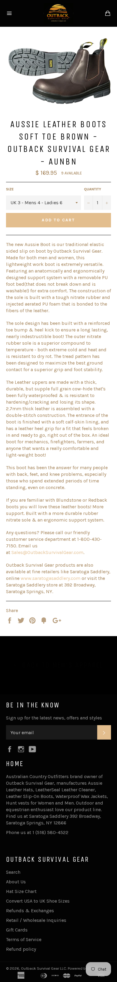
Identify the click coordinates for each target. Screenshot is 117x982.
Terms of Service (23, 939)
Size (10, 189)
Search (13, 872)
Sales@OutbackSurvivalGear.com (47, 552)
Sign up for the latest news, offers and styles (54, 718)
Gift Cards (17, 930)
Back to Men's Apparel (61, 665)
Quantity (92, 189)
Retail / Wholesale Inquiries (36, 920)
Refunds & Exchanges (30, 910)
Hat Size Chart (21, 891)
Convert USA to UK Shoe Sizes (38, 901)
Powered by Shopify (85, 968)
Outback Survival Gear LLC (43, 968)
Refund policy (21, 949)
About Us (16, 882)
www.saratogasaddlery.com (50, 578)
